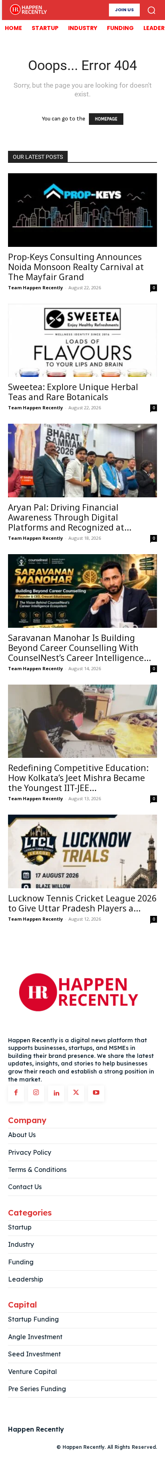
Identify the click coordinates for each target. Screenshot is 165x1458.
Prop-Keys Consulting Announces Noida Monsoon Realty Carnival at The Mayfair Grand (76, 266)
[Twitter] (76, 1093)
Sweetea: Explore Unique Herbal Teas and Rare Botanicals (73, 392)
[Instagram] (36, 1093)
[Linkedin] (56, 1093)
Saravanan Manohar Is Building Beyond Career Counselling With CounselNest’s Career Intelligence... (79, 647)
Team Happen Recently (35, 287)
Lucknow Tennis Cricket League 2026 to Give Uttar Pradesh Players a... (82, 903)
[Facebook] (16, 1093)
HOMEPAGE (106, 119)
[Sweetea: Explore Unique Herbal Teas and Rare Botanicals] (82, 340)
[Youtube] (96, 1093)
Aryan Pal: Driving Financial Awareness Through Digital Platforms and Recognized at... (69, 517)
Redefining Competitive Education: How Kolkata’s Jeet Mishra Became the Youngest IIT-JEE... (78, 777)
